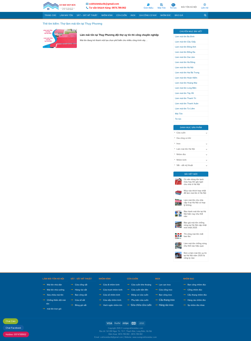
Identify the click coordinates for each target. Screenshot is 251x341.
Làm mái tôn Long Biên (185, 88)
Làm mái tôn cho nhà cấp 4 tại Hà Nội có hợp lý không (194, 202)
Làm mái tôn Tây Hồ (184, 93)
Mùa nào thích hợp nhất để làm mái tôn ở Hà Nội (195, 191)
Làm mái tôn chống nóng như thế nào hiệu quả (195, 244)
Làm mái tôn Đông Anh (185, 47)
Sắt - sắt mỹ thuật (184, 165)
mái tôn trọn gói (54, 309)
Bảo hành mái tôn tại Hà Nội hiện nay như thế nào (195, 214)
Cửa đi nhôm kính (111, 284)
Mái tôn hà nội (189, 7)
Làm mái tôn (66, 15)
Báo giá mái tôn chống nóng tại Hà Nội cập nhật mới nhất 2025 (195, 225)
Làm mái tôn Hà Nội (184, 67)
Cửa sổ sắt (80, 300)
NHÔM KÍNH (105, 279)
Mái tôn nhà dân (54, 284)
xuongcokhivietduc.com (133, 328)
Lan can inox (165, 284)
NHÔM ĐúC (188, 279)
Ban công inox (165, 295)
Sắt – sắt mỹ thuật (87, 15)
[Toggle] (206, 132)
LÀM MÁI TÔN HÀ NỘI (53, 279)
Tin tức (173, 8)
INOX (157, 279)
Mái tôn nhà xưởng (55, 290)
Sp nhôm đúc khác (196, 305)
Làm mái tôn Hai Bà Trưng (187, 72)
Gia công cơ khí (147, 15)
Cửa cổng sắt (81, 284)
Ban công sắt (81, 295)
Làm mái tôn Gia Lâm (185, 57)
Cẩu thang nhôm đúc (197, 295)
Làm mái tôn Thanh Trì (185, 98)
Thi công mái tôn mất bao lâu (193, 235)
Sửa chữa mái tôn (55, 295)
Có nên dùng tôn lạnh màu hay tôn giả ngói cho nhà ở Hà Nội (194, 181)
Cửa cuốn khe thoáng (141, 284)
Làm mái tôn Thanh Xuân (186, 103)
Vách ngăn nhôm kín (112, 305)
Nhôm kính (106, 15)
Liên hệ (204, 8)
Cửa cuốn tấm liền (139, 290)
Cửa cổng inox (165, 290)
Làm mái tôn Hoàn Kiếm (186, 78)
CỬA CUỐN (132, 279)
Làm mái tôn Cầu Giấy (185, 42)
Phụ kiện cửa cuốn (139, 300)
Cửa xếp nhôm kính (112, 300)
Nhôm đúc (165, 15)
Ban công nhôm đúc (197, 284)
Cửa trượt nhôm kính (112, 290)
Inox (133, 15)
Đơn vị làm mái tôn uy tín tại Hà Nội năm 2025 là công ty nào (195, 255)
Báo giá (179, 15)
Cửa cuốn (121, 15)
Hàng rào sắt (81, 290)
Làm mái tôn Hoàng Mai (186, 83)
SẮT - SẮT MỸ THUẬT (81, 279)
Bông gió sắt (80, 305)
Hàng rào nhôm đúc (197, 300)
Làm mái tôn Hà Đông (185, 62)
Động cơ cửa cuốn (139, 295)
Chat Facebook (13, 328)
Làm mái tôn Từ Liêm (185, 108)
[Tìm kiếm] (205, 15)
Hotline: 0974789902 (16, 334)
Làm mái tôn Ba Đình (184, 36)
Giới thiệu (148, 8)
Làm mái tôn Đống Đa (185, 52)
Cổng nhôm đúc (195, 290)
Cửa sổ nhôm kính (111, 295)
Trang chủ (50, 15)
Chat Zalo (10, 321)
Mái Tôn (162, 8)
